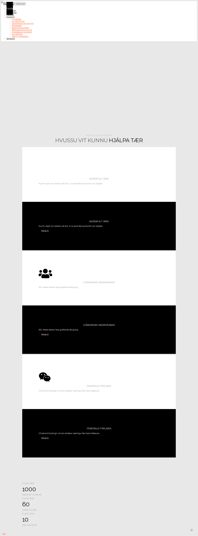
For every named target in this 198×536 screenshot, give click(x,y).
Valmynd (21, 4)
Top (4, 534)
